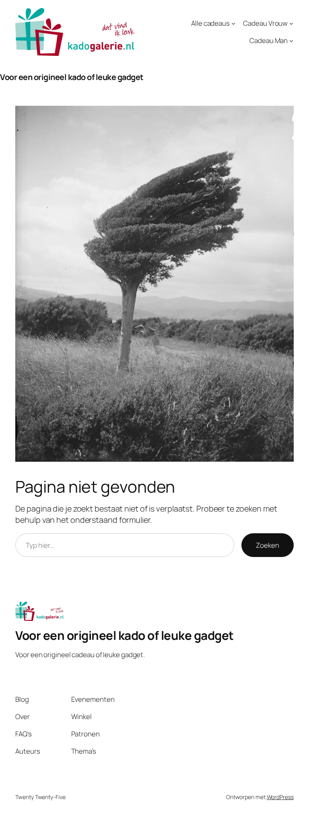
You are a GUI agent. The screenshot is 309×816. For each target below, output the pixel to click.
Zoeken (267, 545)
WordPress (280, 797)
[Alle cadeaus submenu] (233, 23)
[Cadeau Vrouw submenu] (291, 23)
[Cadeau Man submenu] (291, 41)
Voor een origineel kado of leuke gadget (72, 77)
